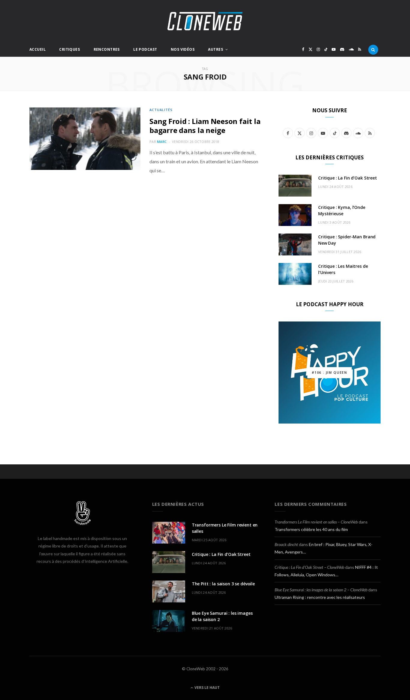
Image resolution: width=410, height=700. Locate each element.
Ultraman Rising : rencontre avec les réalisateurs (320, 597)
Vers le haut (207, 687)
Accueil (37, 49)
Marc (162, 141)
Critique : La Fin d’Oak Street (347, 178)
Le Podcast (145, 49)
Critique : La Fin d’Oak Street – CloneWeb (309, 567)
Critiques (69, 49)
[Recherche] (373, 49)
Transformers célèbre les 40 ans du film (311, 529)
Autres (215, 49)
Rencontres (107, 49)
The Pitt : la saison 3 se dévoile (223, 584)
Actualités (161, 109)
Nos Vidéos (182, 49)
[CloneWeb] (205, 21)
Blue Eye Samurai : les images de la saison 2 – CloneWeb (321, 589)
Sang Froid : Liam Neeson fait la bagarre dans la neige (204, 125)
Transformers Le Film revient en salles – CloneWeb (316, 521)
